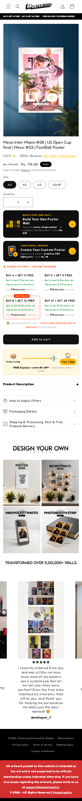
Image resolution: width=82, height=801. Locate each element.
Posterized (24, 738)
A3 (39, 184)
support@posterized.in (42, 787)
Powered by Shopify (42, 738)
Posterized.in (62, 792)
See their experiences (59, 156)
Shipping (25, 170)
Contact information (42, 751)
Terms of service (42, 744)
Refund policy (66, 738)
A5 (25, 184)
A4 (10, 184)
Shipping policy (65, 744)
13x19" (57, 184)
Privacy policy (20, 744)
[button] (8, 6)
